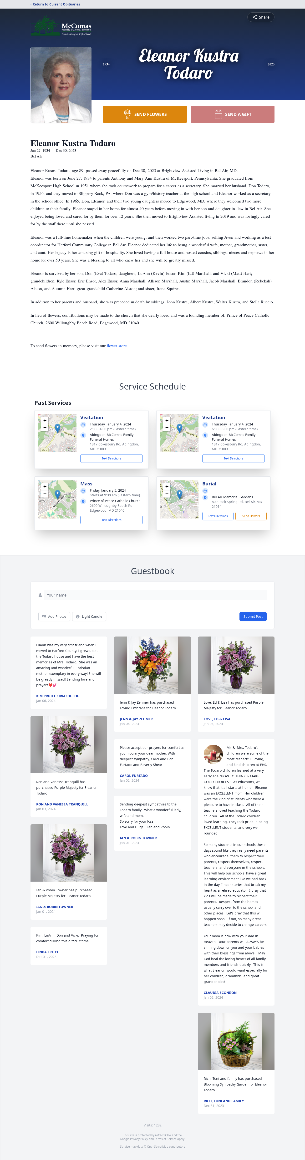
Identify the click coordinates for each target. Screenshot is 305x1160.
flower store (117, 345)
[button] (58, 428)
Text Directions (112, 458)
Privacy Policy (139, 1139)
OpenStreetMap (157, 1147)
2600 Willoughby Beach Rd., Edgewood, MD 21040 (112, 508)
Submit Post (253, 616)
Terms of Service (165, 1139)
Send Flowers (251, 516)
